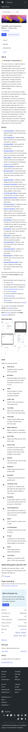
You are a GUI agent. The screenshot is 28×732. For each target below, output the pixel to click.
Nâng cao (4, 640)
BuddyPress (5, 705)
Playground (13, 291)
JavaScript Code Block (10, 184)
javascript (16, 635)
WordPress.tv (5, 692)
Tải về (4, 34)
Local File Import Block (10, 193)
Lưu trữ (3, 677)
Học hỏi (3, 684)
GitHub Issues (7, 300)
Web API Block (8, 255)
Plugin (16, 677)
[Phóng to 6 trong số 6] (24, 347)
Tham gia (17, 684)
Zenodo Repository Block (11, 262)
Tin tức (3, 674)
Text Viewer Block (9, 249)
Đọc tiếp (5, 605)
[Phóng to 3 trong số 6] (11, 335)
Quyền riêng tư (5, 679)
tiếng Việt (7, 711)
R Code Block (7, 220)
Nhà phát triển (7, 48)
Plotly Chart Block (9, 204)
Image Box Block (8, 180)
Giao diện (17, 674)
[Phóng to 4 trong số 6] (24, 335)
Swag (17, 692)
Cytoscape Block (9, 131)
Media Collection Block (10, 197)
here (12, 282)
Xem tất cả (23, 651)
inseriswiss (6, 30)
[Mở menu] (25, 2)
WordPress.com (6, 697)
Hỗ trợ (5, 52)
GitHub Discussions (9, 296)
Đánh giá (5, 44)
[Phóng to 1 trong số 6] (11, 323)
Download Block (8, 144)
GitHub (24, 302)
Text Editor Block (9, 242)
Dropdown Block (9, 151)
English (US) (24, 629)
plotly (20, 635)
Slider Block (7, 235)
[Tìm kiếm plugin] (17, 11)
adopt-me (18, 632)
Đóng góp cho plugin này (11, 585)
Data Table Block (9, 137)
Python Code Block (9, 209)
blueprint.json (7, 164)
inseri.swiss (4, 315)
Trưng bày (17, 671)
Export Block (7, 157)
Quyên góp (18, 689)
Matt (3, 699)
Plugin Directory (5, 6)
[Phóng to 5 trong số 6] (11, 347)
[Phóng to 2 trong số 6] (24, 323)
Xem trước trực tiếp (14, 34)
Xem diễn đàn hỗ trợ (7, 662)
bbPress (4, 702)
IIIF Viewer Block (8, 171)
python (24, 635)
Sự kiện (17, 687)
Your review (4, 651)
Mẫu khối (17, 679)
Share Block (7, 229)
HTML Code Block (9, 166)
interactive (23, 632)
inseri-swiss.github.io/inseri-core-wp (13, 289)
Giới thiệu (4, 671)
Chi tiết (5, 40)
